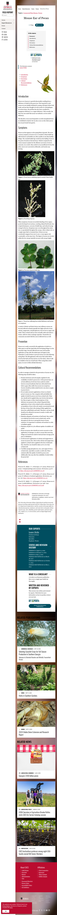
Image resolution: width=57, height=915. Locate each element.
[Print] (19, 522)
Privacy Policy (25, 883)
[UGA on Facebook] (39, 910)
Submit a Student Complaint (48, 901)
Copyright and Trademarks (41, 897)
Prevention (32, 42)
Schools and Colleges (33, 896)
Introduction (32, 38)
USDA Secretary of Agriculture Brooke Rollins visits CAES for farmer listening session (34, 813)
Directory (33, 898)
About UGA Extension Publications (40, 606)
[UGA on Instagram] (44, 910)
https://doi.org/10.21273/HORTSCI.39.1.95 (35, 478)
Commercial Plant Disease (30, 13)
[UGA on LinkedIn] (49, 910)
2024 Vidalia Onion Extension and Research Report (34, 733)
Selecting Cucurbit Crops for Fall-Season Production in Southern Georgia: (35, 655)
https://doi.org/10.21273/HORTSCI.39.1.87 (32, 470)
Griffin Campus (43, 876)
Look (5, 34)
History (24, 874)
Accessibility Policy (27, 885)
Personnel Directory (27, 881)
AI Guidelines (25, 887)
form (11, 907)
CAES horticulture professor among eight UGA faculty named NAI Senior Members (34, 852)
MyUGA (33, 900)
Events (3, 25)
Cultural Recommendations (36, 45)
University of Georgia (25, 900)
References (32, 47)
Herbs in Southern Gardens (28, 695)
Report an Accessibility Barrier (48, 897)
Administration (26, 876)
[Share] (19, 519)
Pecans (37, 8)
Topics (32, 8)
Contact (3, 28)
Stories (3, 20)
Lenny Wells (23, 67)
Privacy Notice (6, 906)
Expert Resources (7, 23)
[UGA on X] (42, 910)
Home (19, 8)
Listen (6, 40)
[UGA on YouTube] (47, 910)
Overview (24, 872)
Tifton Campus (43, 874)
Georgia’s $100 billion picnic (28, 775)
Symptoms (32, 40)
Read (5, 32)
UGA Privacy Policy (41, 901)
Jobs (23, 878)
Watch (6, 37)
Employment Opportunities (34, 903)
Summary (32, 36)
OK (6, 911)
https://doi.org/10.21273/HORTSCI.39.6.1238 (31, 485)
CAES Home (25, 870)
